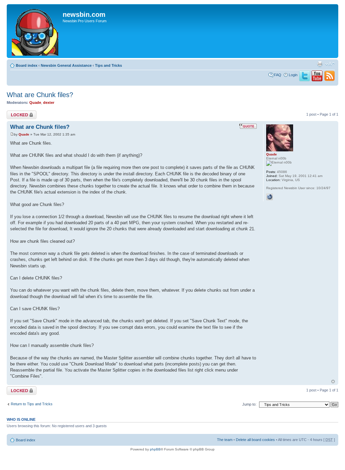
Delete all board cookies (255, 440)
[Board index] (35, 31)
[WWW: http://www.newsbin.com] (269, 197)
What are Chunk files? (40, 94)
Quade (35, 102)
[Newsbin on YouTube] (317, 80)
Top (333, 381)
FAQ (277, 75)
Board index (26, 65)
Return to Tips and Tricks (32, 404)
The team (224, 440)
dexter (48, 102)
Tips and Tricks (108, 65)
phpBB (155, 449)
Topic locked (17, 113)
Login (293, 75)
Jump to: (249, 404)
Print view (319, 64)
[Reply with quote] (248, 126)
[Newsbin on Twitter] (304, 80)
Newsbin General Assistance (66, 65)
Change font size (330, 64)
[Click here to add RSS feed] (329, 80)
